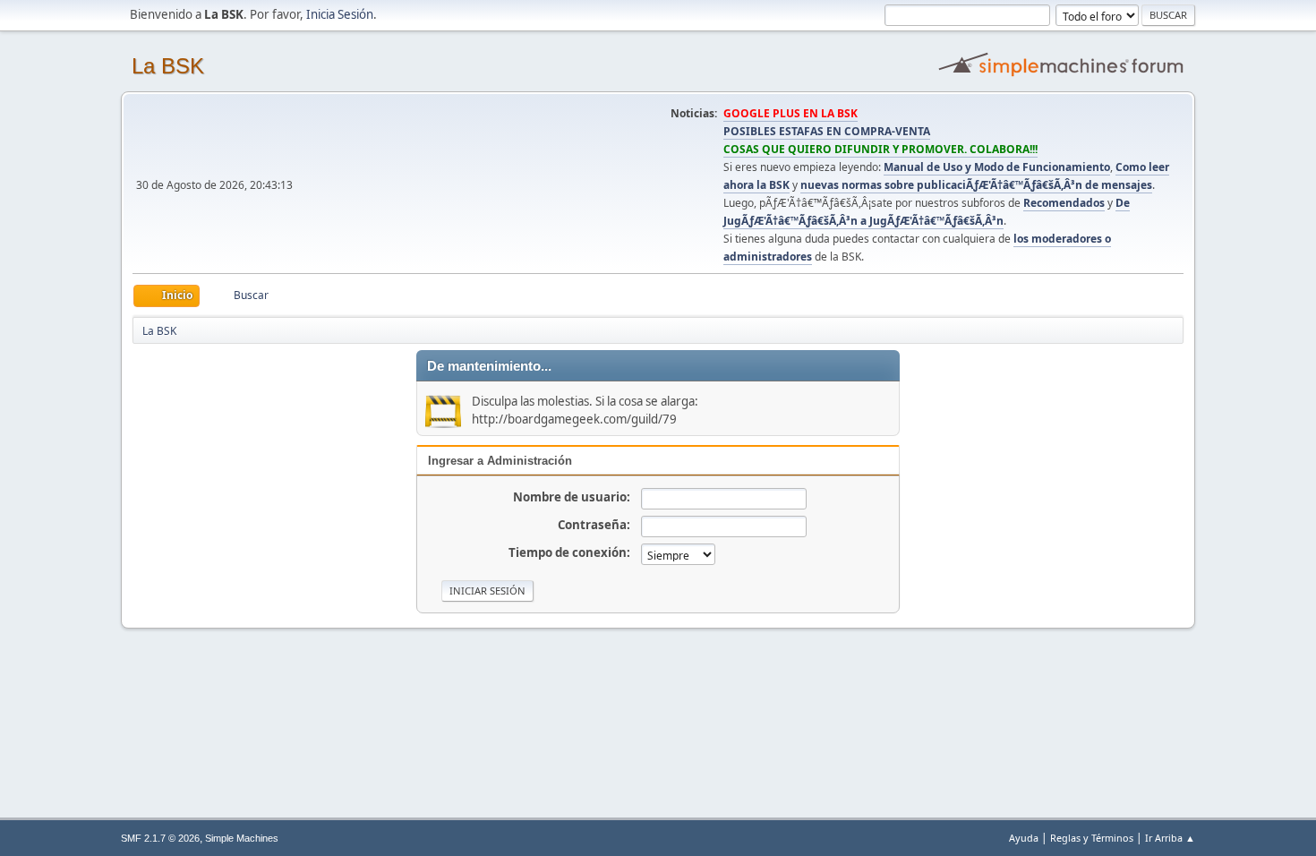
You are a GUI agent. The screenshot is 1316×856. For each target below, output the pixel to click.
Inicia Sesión (339, 14)
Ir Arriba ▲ (1170, 837)
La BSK (168, 66)
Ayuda (1023, 837)
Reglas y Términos (1091, 837)
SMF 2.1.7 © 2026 (160, 838)
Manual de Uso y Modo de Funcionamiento (997, 167)
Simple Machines (241, 838)
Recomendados (1064, 202)
